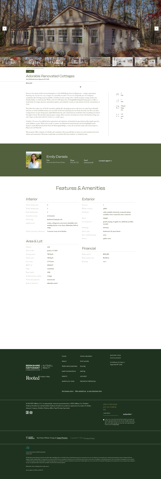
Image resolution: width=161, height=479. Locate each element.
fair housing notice (68, 391)
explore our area (68, 381)
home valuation (86, 356)
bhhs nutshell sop (80, 391)
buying (82, 366)
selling (82, 371)
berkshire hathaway (88, 381)
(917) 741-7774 (74, 162)
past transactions (69, 371)
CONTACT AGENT (105, 160)
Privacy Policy (116, 424)
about (64, 361)
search (64, 376)
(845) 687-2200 (115, 355)
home (64, 356)
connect (83, 376)
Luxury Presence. (62, 438)
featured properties (69, 366)
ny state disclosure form (94, 391)
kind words (84, 361)
